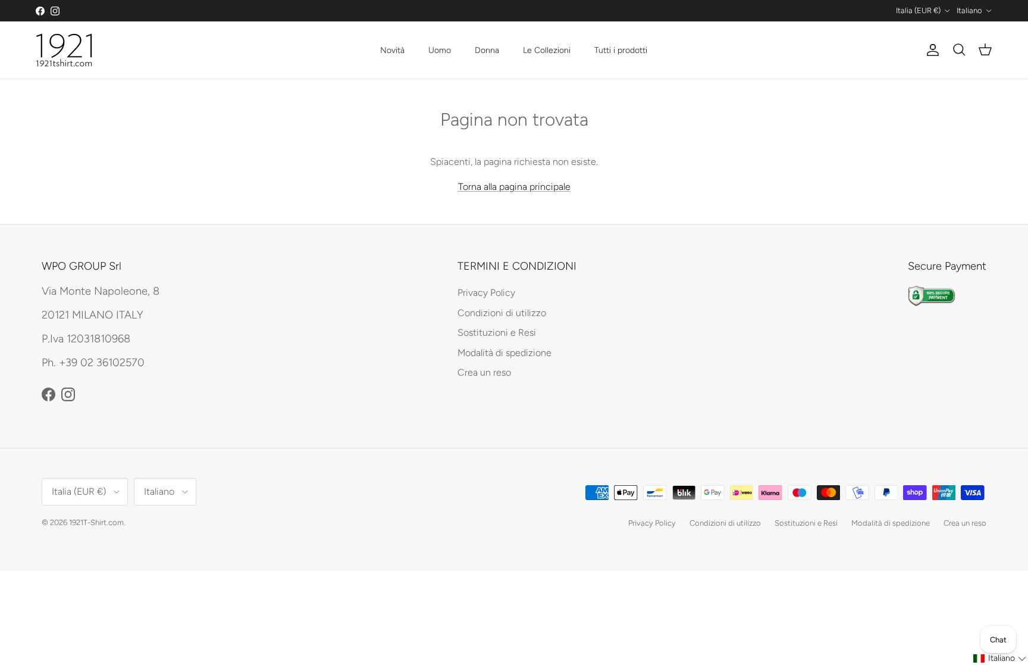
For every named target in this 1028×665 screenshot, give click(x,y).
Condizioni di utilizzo (501, 313)
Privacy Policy (486, 292)
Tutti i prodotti (620, 50)
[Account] (930, 50)
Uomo (439, 50)
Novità (392, 50)
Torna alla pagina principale (514, 186)
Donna (487, 50)
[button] (1000, 658)
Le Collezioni (547, 50)
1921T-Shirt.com (96, 522)
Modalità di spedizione (504, 352)
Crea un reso (484, 372)
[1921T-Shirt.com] (64, 50)
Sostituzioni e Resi (496, 332)
